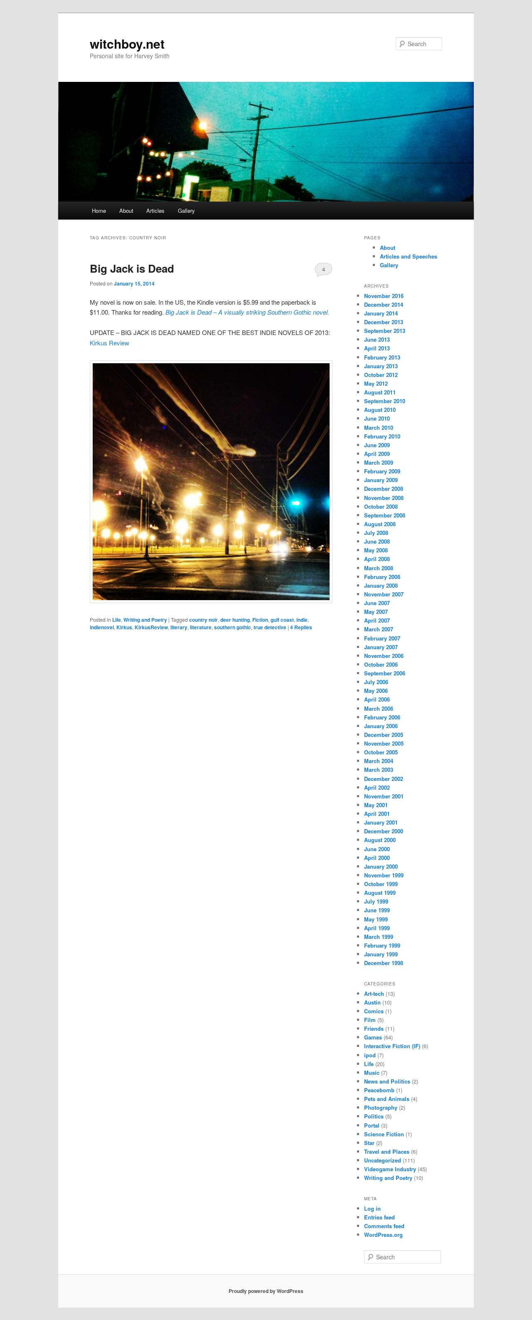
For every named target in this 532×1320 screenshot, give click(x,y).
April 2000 (377, 858)
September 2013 (384, 331)
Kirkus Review (109, 342)
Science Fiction (384, 1134)
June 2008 (377, 541)
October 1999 (381, 884)
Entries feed (379, 1217)
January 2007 (381, 647)
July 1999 (376, 901)
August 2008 (380, 524)
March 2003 (378, 769)
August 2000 (380, 840)
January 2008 (381, 585)
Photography (380, 1107)
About (126, 210)
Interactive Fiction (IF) (392, 1046)
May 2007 (376, 612)
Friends (374, 1028)
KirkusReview (151, 627)
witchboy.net (127, 43)
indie (302, 619)
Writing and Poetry (145, 619)
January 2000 (381, 866)
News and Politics (387, 1081)
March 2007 (378, 629)
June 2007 (377, 603)
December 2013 (383, 322)
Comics (374, 1011)
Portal (371, 1125)
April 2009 (377, 454)
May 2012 (376, 383)
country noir (203, 619)
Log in (372, 1208)
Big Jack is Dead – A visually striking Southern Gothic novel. (247, 312)
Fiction (260, 619)
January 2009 (381, 480)
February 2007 (382, 638)
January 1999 (381, 954)
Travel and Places (386, 1151)
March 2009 (378, 462)
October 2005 (381, 752)
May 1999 (376, 919)
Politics (374, 1116)
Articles (155, 210)
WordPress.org (383, 1235)
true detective (270, 627)
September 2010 (384, 401)
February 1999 (382, 945)
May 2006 (376, 690)
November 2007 (384, 594)
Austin (372, 1002)
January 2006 (381, 726)
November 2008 (384, 498)
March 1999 (378, 937)
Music (371, 1072)
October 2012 (381, 375)
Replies (301, 627)
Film (370, 1020)
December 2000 (383, 831)
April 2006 (377, 699)
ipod (370, 1055)
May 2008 (376, 550)
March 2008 (378, 568)
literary (178, 627)
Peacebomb (379, 1090)
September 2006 (384, 673)
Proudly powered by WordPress (266, 1291)
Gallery (186, 210)
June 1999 (377, 910)
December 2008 (383, 489)
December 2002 (383, 779)
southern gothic (232, 627)
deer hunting (235, 619)
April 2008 (377, 559)
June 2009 (377, 445)
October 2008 (381, 506)
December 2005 (383, 735)
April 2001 (377, 814)
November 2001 (384, 796)
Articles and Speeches (408, 256)
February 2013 (382, 357)
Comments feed (384, 1226)
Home (99, 210)
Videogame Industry (390, 1169)
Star (369, 1143)
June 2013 (377, 339)
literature (201, 627)
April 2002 (377, 787)
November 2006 (384, 656)
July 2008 (376, 533)
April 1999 (377, 928)
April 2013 (377, 348)
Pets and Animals (386, 1099)
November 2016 (384, 296)
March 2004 (378, 761)
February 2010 (382, 436)
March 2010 (378, 427)
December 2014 (383, 304)
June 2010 (377, 418)
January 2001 (381, 822)
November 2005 (384, 743)
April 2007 (377, 620)
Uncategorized (382, 1160)
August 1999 (380, 892)
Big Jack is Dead (132, 268)
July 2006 (376, 682)
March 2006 (378, 708)
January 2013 (381, 366)
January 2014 (381, 313)
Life (116, 619)
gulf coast (282, 619)
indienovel (102, 627)
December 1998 (383, 963)
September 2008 (384, 515)
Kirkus (124, 627)
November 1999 (384, 875)
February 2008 (382, 577)
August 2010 (380, 410)
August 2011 (380, 392)
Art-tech (374, 993)
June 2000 (377, 849)
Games (373, 1037)
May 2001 (376, 805)
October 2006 (381, 664)
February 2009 (382, 471)
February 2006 (382, 717)
